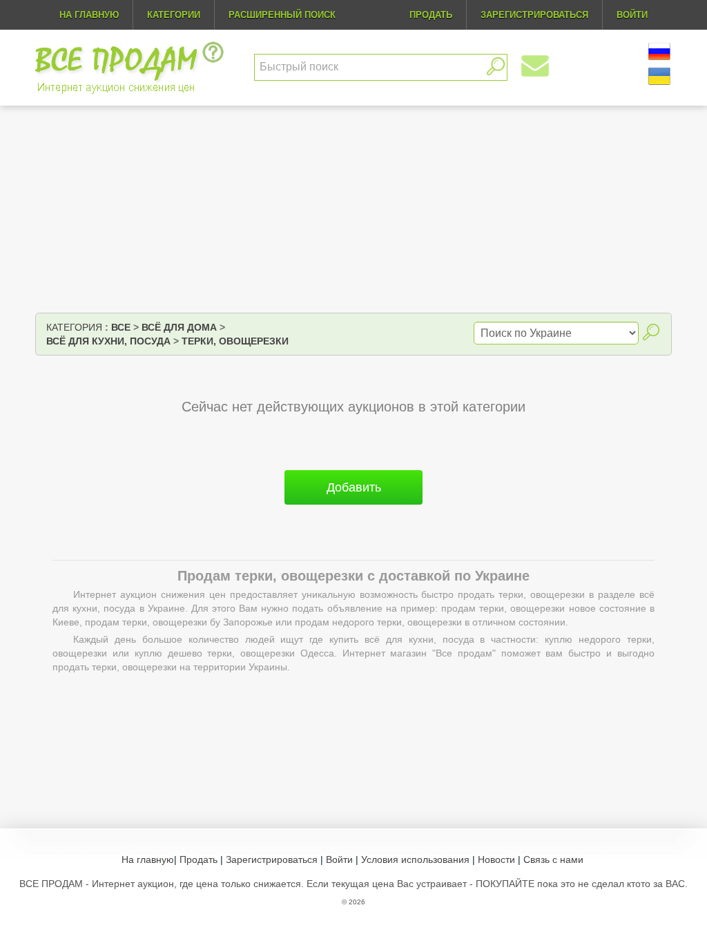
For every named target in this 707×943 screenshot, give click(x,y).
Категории (173, 15)
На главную (89, 15)
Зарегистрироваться (272, 859)
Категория (74, 327)
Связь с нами (553, 859)
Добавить (354, 487)
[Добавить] (353, 510)
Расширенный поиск (282, 15)
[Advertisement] (353, 209)
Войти (339, 859)
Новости (496, 859)
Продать (198, 859)
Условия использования (415, 859)
